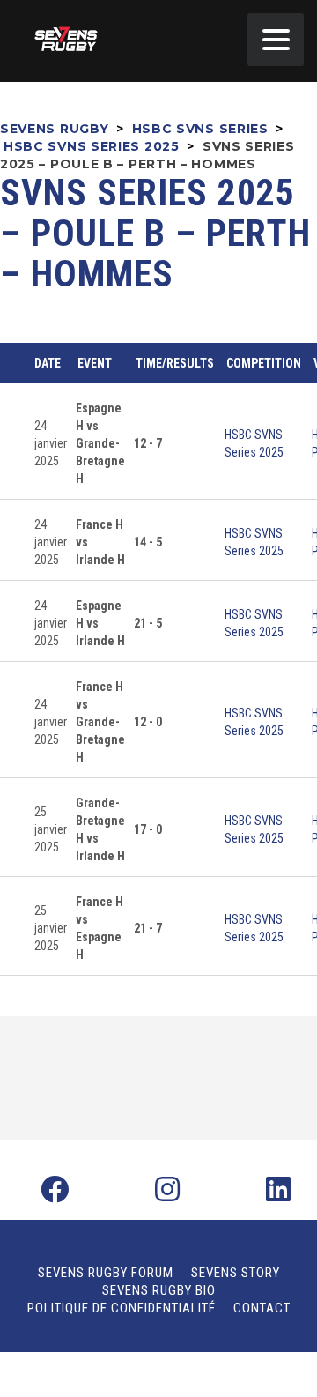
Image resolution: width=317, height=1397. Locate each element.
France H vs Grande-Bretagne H (100, 722)
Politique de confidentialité (121, 1308)
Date (47, 363)
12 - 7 (148, 443)
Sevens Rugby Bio (159, 1290)
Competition (263, 363)
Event (94, 363)
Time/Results (175, 363)
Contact (262, 1308)
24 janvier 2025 (50, 443)
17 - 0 (148, 829)
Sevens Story (235, 1273)
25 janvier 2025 (50, 829)
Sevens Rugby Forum (105, 1273)
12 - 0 (148, 722)
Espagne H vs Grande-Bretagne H (100, 443)
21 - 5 (148, 623)
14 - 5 (148, 542)
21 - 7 (148, 928)
